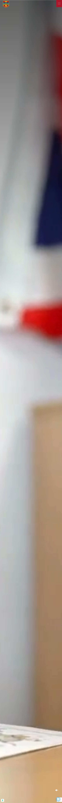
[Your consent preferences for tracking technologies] (2, 800)
